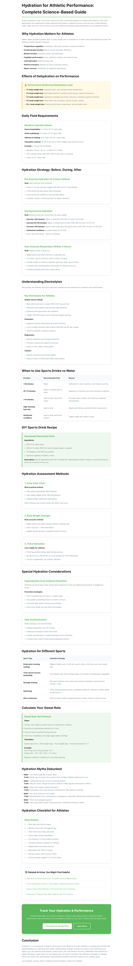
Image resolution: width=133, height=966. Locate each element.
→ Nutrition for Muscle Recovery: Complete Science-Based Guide (51, 878)
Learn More (82, 926)
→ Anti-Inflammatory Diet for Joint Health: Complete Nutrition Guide (52, 884)
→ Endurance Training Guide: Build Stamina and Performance (49, 894)
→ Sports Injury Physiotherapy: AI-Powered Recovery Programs (50, 889)
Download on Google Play (57, 926)
